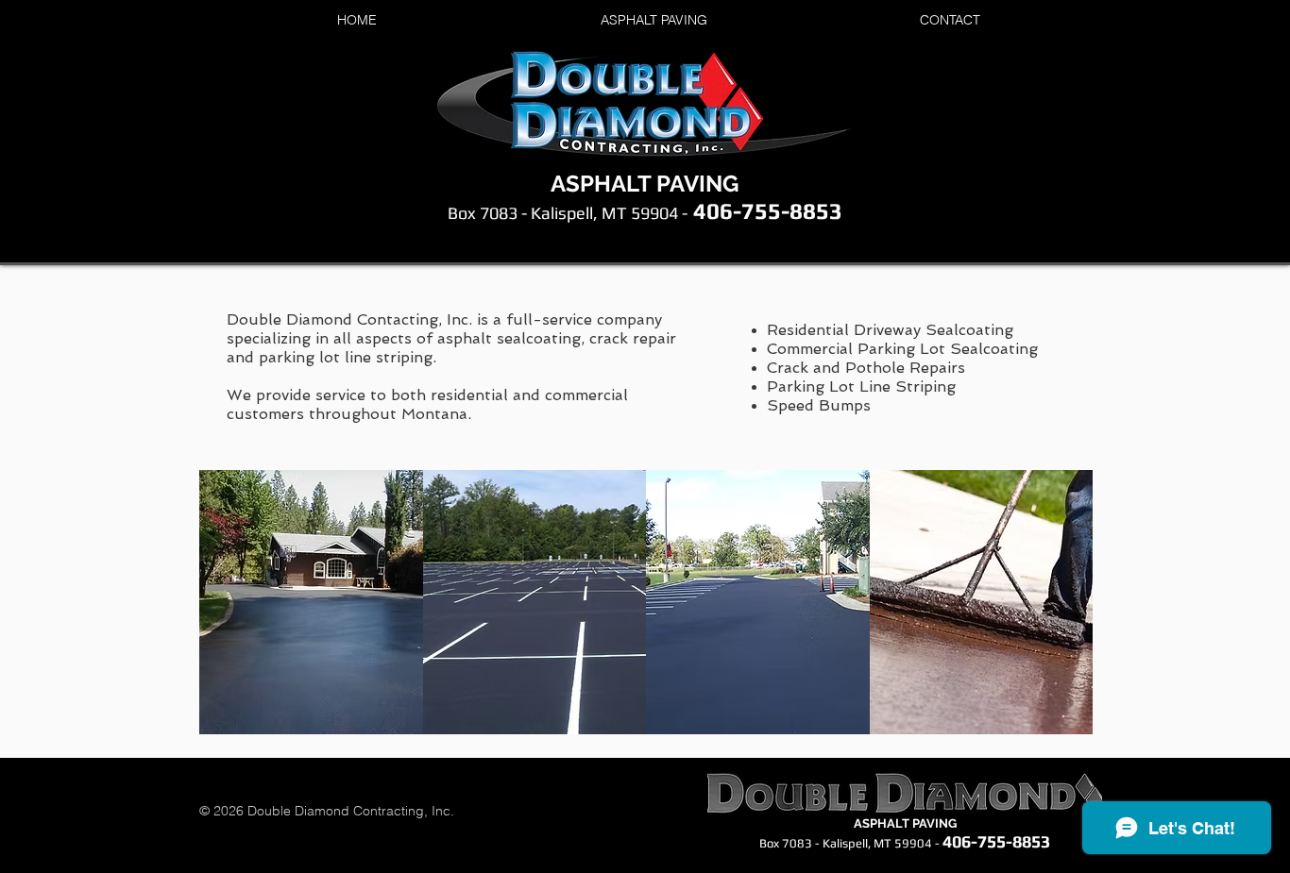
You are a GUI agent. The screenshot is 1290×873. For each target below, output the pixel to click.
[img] (311, 602)
